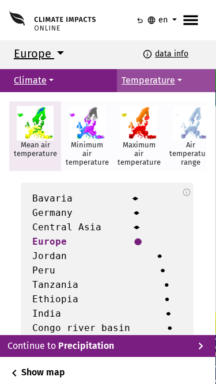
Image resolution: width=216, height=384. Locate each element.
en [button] (158, 20)
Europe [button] (34, 53)
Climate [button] (30, 80)
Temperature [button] (148, 80)
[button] (35, 136)
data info (171, 54)
